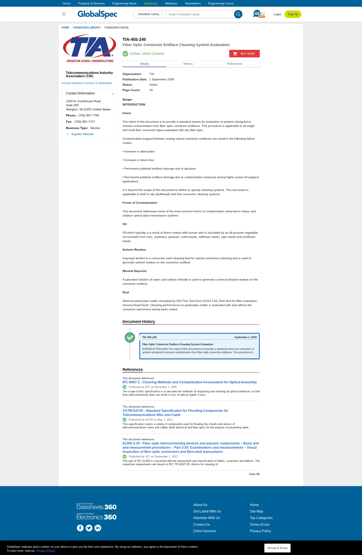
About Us (200, 505)
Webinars (171, 3)
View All (254, 474)
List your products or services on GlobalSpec (87, 83)
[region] (181, 548)
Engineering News (124, 3)
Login (277, 14)
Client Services (204, 531)
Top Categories (261, 518)
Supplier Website (82, 134)
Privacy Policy (260, 531)
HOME (65, 27)
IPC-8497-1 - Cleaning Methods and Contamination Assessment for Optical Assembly (190, 382)
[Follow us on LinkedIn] (97, 528)
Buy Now (248, 53)
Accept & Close (277, 548)
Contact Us (201, 524)
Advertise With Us (206, 518)
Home (67, 3)
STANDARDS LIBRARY (87, 27)
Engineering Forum (221, 3)
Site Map (256, 511)
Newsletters (193, 3)
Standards (151, 3)
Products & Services (91, 3)
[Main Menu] (64, 14)
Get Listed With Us (207, 511)
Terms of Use (259, 524)
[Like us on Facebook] (80, 528)
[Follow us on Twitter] (89, 528)
